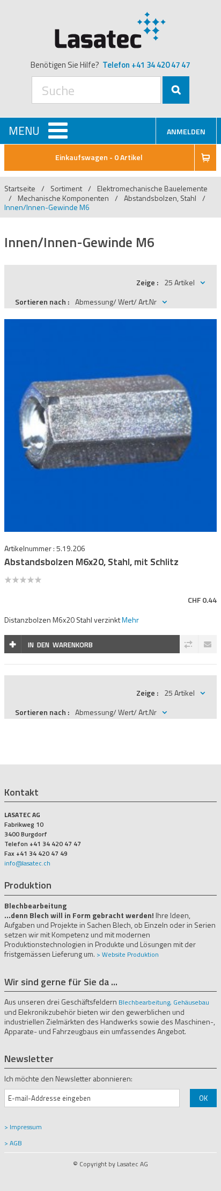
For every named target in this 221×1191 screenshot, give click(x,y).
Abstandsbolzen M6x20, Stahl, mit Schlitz (91, 561)
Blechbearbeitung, (145, 1002)
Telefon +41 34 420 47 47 (146, 65)
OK (203, 1098)
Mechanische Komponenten (63, 198)
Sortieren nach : (42, 301)
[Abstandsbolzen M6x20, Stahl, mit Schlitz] (110, 324)
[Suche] (176, 90)
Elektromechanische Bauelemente (152, 188)
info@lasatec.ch (27, 863)
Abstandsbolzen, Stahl (161, 198)
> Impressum (23, 1127)
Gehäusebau (191, 1002)
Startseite (19, 188)
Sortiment (67, 188)
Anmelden (186, 131)
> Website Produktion (128, 954)
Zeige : (147, 282)
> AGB (13, 1143)
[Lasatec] (110, 30)
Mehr (130, 619)
